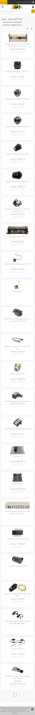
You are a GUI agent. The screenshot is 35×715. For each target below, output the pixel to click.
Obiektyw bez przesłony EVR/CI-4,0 (17, 72)
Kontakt (3, 2)
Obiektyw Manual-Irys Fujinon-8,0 (17, 154)
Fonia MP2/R (17, 291)
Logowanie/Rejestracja (24, 2)
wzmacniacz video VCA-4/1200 (17, 539)
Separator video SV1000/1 (17, 236)
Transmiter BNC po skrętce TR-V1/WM (17, 429)
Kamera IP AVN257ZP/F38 (17, 566)
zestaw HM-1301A (17, 649)
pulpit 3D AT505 (17, 484)
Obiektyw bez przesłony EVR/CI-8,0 (17, 99)
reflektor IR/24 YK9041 (17, 374)
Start (3, 19)
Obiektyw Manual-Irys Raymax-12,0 (17, 181)
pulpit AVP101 (17, 456)
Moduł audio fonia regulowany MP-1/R (17, 264)
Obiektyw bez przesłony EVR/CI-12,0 (17, 126)
